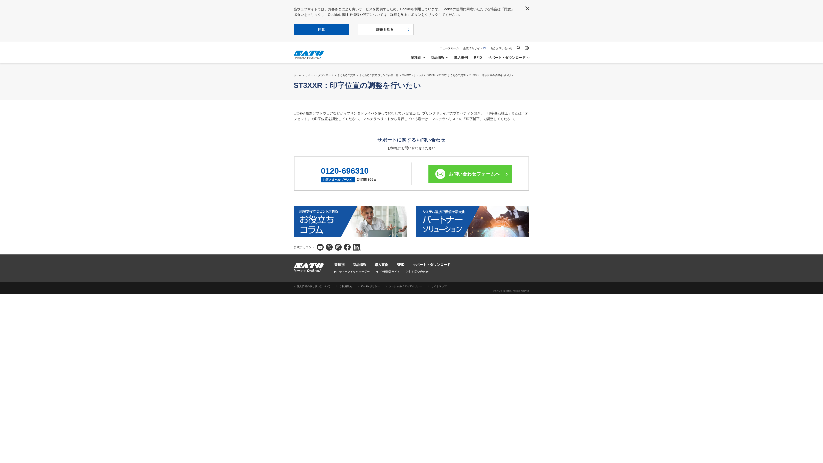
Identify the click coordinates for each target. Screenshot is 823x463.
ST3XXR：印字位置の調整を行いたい (491, 75)
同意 (321, 29)
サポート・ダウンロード (319, 75)
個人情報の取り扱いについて (313, 286)
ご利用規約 (345, 286)
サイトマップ (439, 286)
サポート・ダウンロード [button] (507, 57)
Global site (526, 48)
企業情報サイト (473, 48)
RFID (478, 57)
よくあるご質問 (346, 75)
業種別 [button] (416, 57)
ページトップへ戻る (817, 449)
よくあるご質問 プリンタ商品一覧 (378, 75)
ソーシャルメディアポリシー (405, 286)
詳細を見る (384, 29)
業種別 (339, 264)
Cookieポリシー (370, 286)
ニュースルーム (449, 48)
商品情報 (359, 264)
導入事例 (461, 57)
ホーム (297, 75)
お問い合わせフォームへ (474, 173)
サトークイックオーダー (354, 271)
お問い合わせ (504, 48)
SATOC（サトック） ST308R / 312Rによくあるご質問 (434, 75)
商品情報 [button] (438, 57)
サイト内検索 (518, 48)
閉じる (527, 8)
